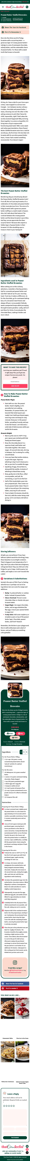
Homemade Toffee (8, 1038)
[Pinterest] (27, 1149)
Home (2, 11)
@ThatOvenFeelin (16, 970)
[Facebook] (27, 1146)
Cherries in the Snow (22, 1038)
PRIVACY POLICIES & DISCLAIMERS (15, 1159)
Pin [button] (21, 734)
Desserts (7, 11)
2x (23, 752)
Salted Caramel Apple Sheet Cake (22, 1082)
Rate (16, 738)
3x (26, 752)
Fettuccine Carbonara (8, 1081)
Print (11, 734)
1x (21, 752)
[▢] (3, 759)
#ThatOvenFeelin (15, 972)
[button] (3, 7)
